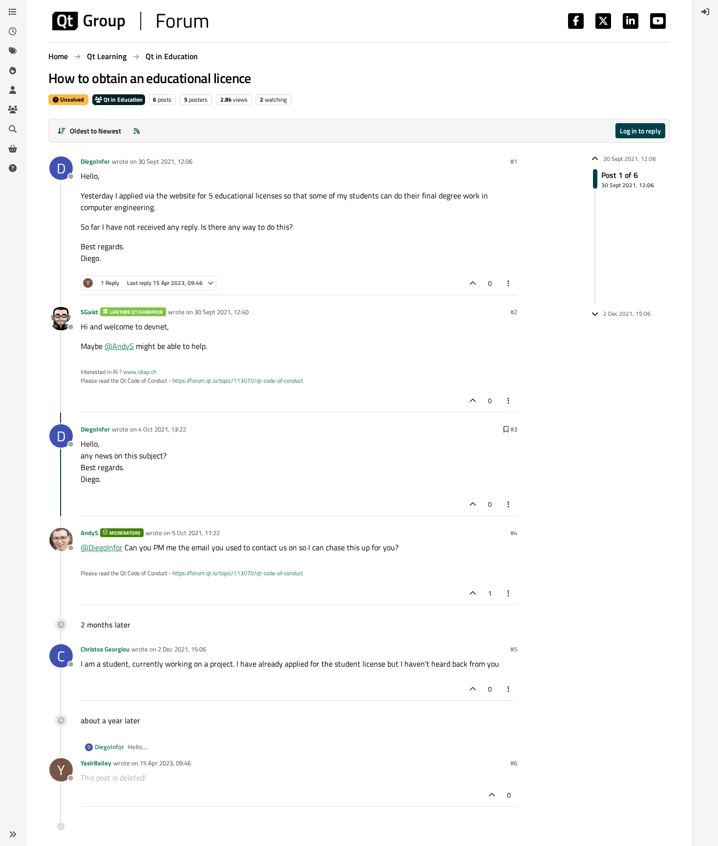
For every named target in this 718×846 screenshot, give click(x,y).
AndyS (89, 533)
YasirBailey (96, 763)
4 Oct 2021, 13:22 (162, 429)
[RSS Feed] (136, 130)
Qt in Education (122, 99)
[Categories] (12, 12)
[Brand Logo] (130, 21)
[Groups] (12, 109)
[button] (12, 834)
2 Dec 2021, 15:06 (182, 649)
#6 (513, 763)
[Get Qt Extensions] (12, 148)
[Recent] (12, 31)
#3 (513, 429)
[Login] (705, 12)
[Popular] (12, 70)
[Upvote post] (473, 283)
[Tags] (12, 51)
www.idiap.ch (139, 371)
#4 (513, 533)
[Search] (12, 129)
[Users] (12, 90)
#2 (513, 312)
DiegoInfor (95, 161)
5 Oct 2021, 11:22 (196, 533)
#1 (513, 161)
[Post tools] (509, 283)
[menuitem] (705, 12)
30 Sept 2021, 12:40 (221, 312)
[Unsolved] (12, 168)
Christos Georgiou (105, 649)
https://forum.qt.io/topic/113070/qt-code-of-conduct (237, 380)
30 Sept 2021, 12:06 (165, 161)
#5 (513, 649)
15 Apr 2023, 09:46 (165, 763)
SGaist (89, 312)
